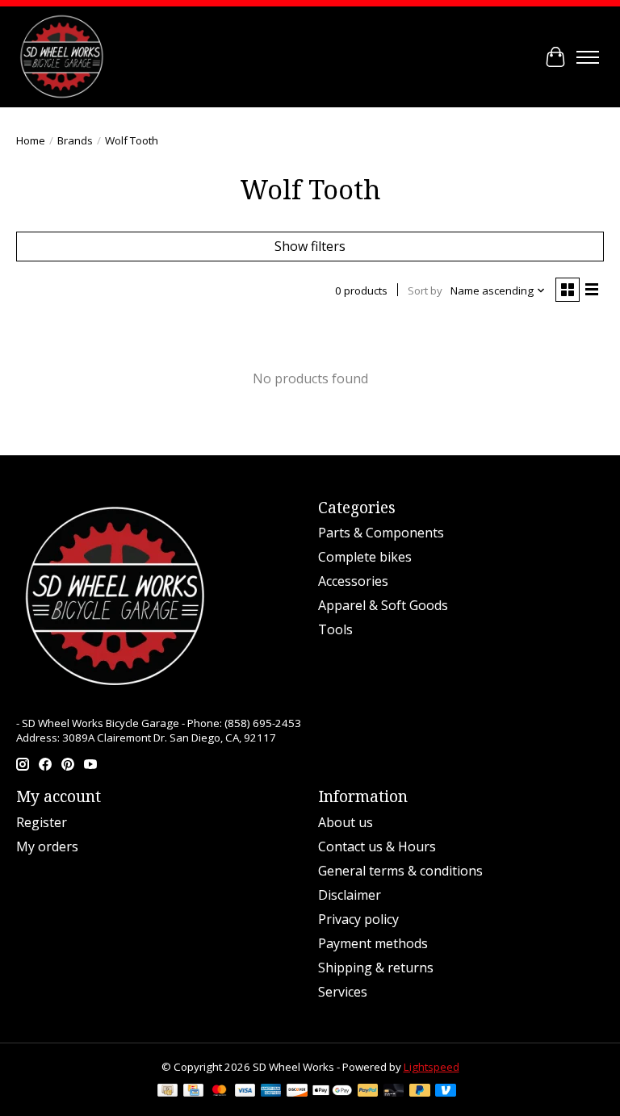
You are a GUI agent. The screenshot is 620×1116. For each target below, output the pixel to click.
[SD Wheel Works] (61, 56)
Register (41, 822)
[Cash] (167, 1092)
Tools (335, 629)
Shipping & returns (376, 967)
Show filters (310, 246)
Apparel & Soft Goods (383, 605)
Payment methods (373, 943)
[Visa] (245, 1092)
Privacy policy (358, 919)
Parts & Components (381, 532)
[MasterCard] (219, 1092)
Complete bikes (365, 557)
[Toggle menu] (588, 57)
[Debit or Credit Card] (393, 1092)
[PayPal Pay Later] (419, 1092)
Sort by (425, 290)
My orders (47, 846)
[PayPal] (368, 1092)
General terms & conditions (400, 871)
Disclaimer (349, 895)
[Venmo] (445, 1092)
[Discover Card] (297, 1092)
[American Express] (271, 1092)
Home (30, 140)
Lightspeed (431, 1067)
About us (345, 822)
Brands (75, 140)
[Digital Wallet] (332, 1092)
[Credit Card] (193, 1092)
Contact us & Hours (377, 846)
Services (342, 992)
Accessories (353, 581)
